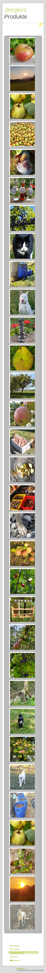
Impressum (16, 960)
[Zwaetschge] (22, 665)
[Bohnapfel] (22, 413)
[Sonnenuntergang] (22, 888)
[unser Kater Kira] (22, 246)
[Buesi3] (22, 721)
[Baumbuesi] (22, 385)
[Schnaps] (22, 190)
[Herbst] (22, 860)
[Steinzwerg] (22, 330)
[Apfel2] (22, 553)
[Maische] (22, 805)
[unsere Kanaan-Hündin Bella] (22, 302)
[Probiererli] (22, 609)
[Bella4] (22, 916)
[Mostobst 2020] (22, 134)
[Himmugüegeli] (22, 357)
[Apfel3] (22, 637)
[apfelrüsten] (22, 469)
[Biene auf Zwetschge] (22, 162)
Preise (15, 957)
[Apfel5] (22, 749)
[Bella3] (22, 525)
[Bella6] (22, 777)
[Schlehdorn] (22, 218)
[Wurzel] (22, 693)
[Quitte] (22, 106)
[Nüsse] (22, 497)
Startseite (16, 946)
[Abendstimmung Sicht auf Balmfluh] (22, 78)
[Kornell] (22, 581)
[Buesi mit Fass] (22, 274)
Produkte (15, 949)
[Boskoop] (22, 50)
